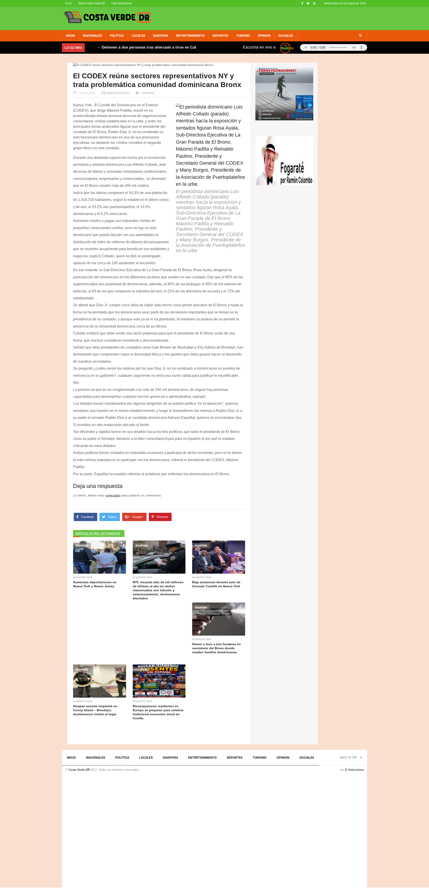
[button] (360, 35)
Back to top (349, 757)
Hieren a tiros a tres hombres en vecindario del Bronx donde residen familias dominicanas (216, 648)
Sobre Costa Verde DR (91, 3)
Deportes (220, 35)
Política (117, 35)
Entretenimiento (190, 35)
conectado (112, 495)
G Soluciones (354, 769)
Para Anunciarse (121, 3)
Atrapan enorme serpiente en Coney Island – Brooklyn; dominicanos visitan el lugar (95, 710)
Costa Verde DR (79, 769)
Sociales (285, 35)
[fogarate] (284, 160)
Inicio (68, 3)
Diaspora (160, 35)
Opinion (264, 35)
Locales (138, 35)
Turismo (243, 35)
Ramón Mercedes (118, 93)
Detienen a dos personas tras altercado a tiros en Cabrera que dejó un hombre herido (163, 47)
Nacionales (92, 35)
